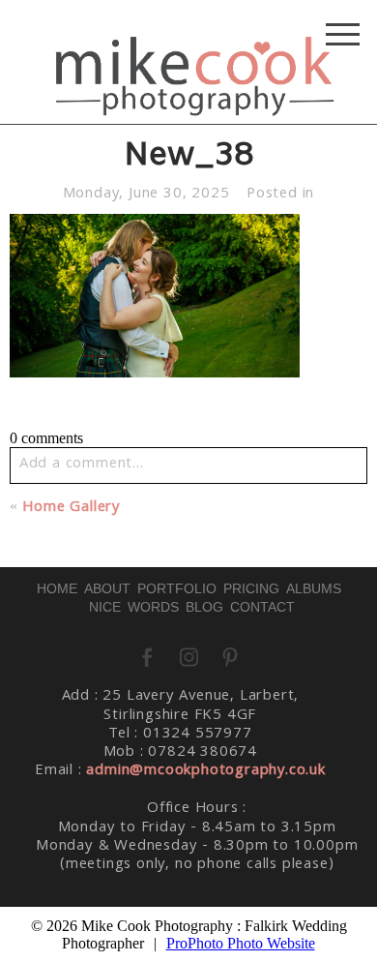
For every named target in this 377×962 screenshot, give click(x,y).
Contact (262, 607)
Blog (204, 607)
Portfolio (177, 588)
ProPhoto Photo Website (240, 943)
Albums (313, 588)
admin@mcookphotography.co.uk (205, 771)
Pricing (251, 588)
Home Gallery (71, 508)
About (107, 588)
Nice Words (134, 607)
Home (57, 588)
